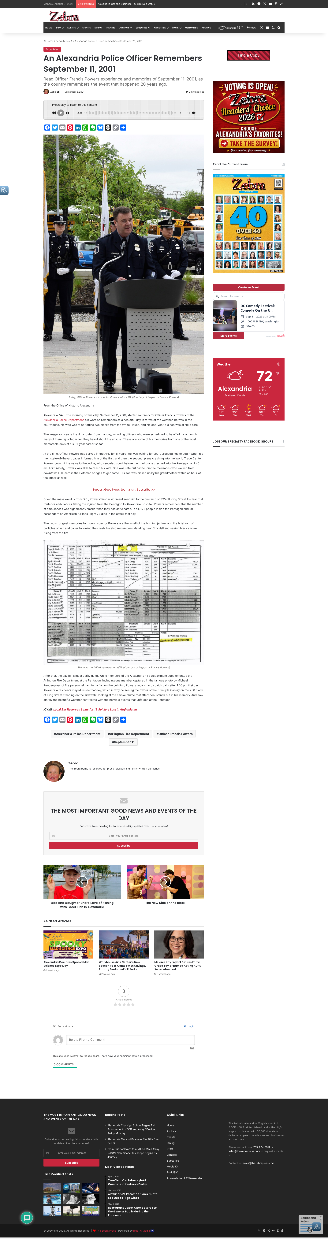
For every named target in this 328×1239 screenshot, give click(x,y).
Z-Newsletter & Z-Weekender (184, 1178)
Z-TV (58, 27)
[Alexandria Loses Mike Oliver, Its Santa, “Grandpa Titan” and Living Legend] (90, 1199)
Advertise (160, 27)
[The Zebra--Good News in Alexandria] (64, 16)
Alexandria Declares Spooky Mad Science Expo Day (66, 964)
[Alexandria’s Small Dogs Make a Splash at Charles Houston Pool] (52, 1199)
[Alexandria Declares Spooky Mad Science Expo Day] (68, 944)
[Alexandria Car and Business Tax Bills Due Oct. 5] (71, 1188)
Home (48, 27)
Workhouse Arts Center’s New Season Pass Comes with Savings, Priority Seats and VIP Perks (122, 965)
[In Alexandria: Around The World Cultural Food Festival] (90, 1211)
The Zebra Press (106, 1230)
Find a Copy (248, 55)
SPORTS (86, 27)
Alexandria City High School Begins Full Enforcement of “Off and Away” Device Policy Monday (131, 1129)
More (175, 27)
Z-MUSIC (172, 1172)
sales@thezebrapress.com (244, 1151)
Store (170, 1148)
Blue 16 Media (142, 1230)
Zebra (73, 763)
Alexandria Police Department (63, 420)
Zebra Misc (62, 41)
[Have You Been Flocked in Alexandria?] (71, 1211)
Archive (206, 27)
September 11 (124, 742)
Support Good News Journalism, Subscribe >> (123, 489)
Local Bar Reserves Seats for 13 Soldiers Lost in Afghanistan (95, 709)
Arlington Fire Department (129, 734)
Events (71, 27)
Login (190, 1026)
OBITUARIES (191, 27)
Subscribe (141, 27)
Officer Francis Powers (175, 734)
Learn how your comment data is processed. (126, 1055)
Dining (98, 27)
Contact (124, 27)
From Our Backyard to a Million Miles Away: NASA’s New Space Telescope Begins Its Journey (153, 3)
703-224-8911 (261, 1147)
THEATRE (110, 27)
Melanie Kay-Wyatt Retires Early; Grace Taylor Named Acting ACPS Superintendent (177, 965)
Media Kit (172, 1166)
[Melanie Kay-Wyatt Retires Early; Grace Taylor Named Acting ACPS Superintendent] (179, 944)
